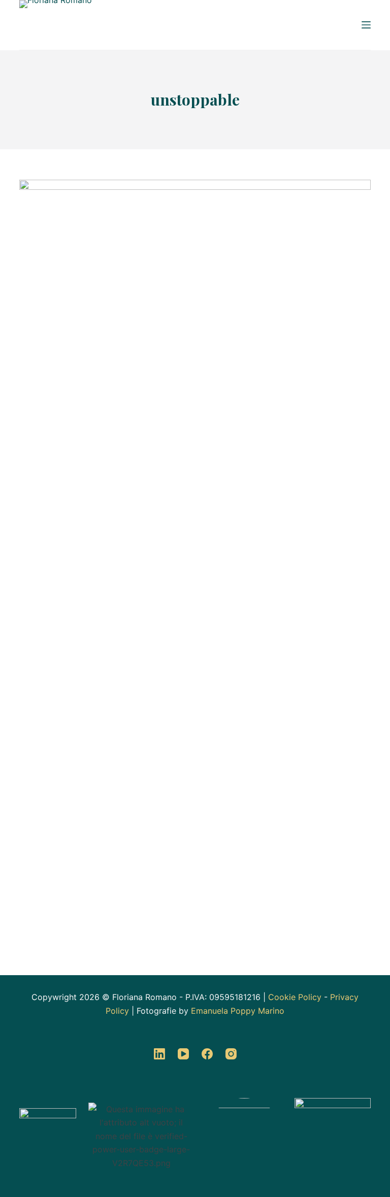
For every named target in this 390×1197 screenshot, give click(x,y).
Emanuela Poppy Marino (237, 1011)
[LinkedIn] (159, 1053)
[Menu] (366, 24)
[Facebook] (207, 1053)
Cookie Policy (294, 997)
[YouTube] (183, 1053)
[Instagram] (231, 1053)
